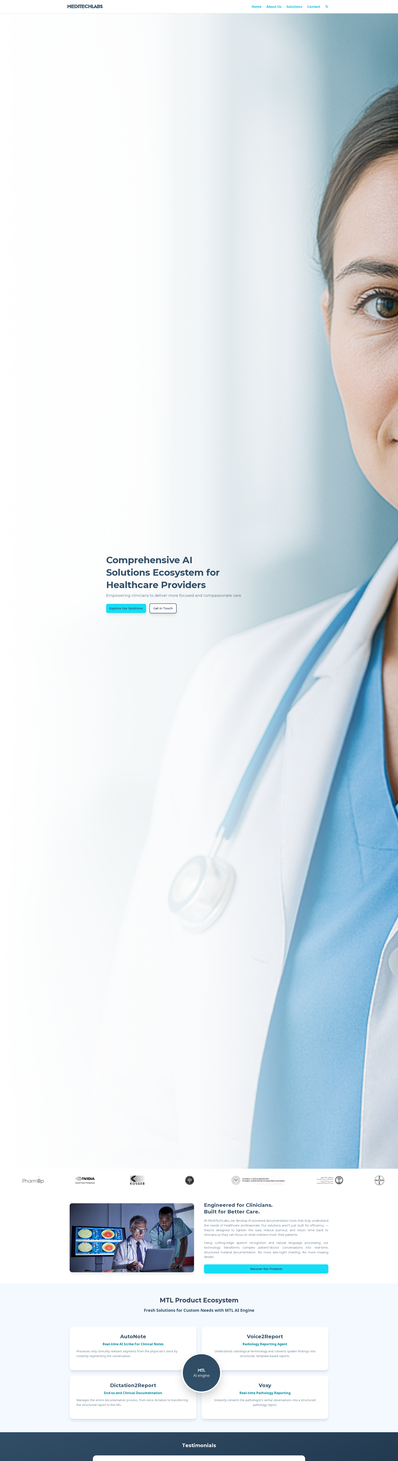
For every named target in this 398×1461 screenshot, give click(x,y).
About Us (274, 6)
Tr (326, 6)
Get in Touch (163, 608)
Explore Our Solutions (126, 608)
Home (256, 6)
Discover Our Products (266, 1269)
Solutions (294, 6)
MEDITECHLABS (85, 7)
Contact (313, 6)
